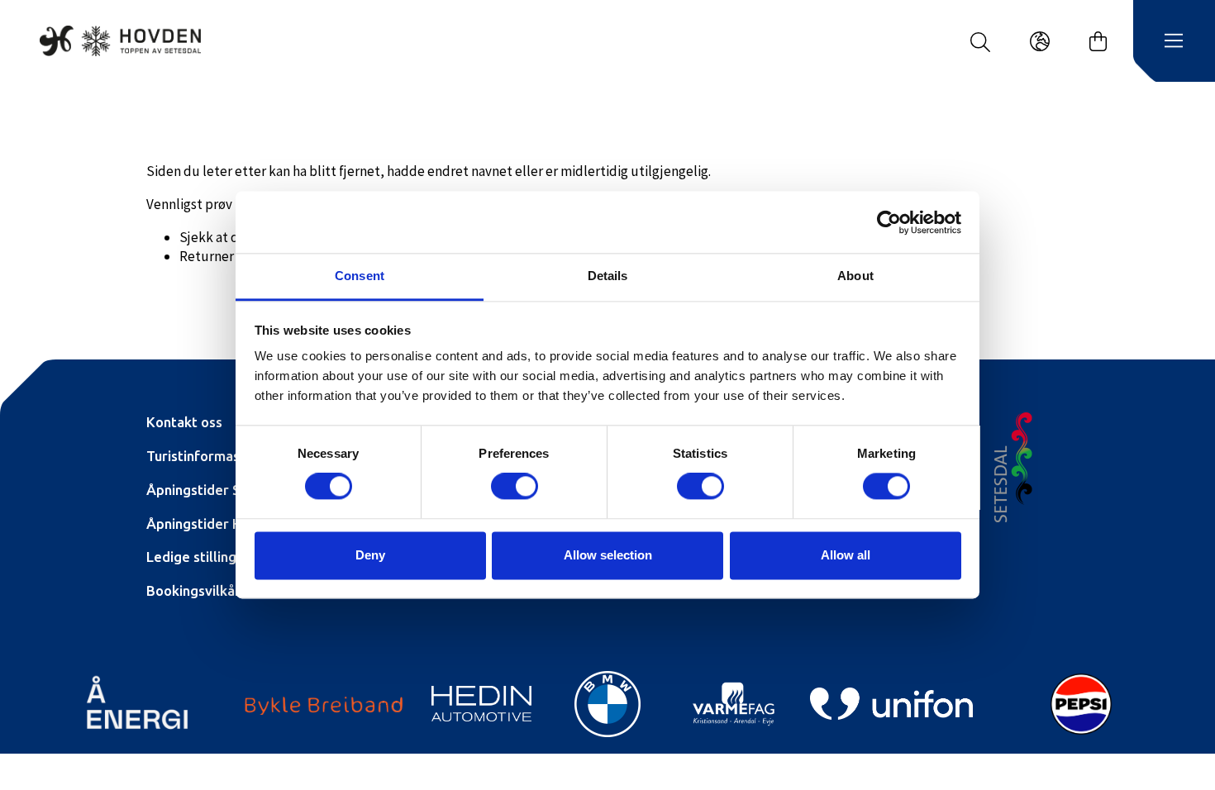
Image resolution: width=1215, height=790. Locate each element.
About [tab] (855, 276)
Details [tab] (608, 276)
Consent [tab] (359, 276)
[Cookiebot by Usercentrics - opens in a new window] (889, 222)
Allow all (845, 555)
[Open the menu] (1174, 41)
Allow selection (608, 555)
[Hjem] (120, 40)
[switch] (514, 487)
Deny (370, 555)
